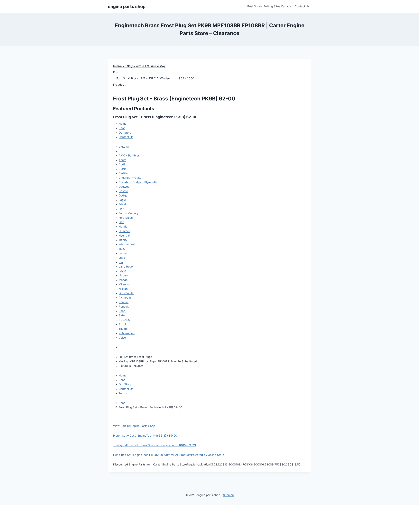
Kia (121, 262)
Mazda (123, 280)
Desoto (123, 191)
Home (123, 123)
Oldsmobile (126, 293)
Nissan (123, 288)
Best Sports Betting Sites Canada (269, 6)
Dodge (123, 195)
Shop (122, 128)
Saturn (123, 315)
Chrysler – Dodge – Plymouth (138, 182)
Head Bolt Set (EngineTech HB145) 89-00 (140, 454)
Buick (122, 169)
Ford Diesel (126, 217)
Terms (123, 393)
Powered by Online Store (207, 454)
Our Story (125, 132)
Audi (122, 164)
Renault (124, 306)
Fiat (121, 209)
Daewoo (124, 186)
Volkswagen (127, 333)
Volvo (122, 337)
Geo (121, 222)
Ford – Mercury (128, 213)
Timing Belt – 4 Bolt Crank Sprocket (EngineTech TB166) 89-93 (154, 445)
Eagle (122, 200)
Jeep (122, 257)
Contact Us (302, 6)
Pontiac (123, 302)
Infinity (123, 240)
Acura (122, 160)
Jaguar (123, 253)
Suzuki (123, 324)
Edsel (122, 204)
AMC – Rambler (129, 155)
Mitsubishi (125, 284)
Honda (123, 226)
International (127, 244)
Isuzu (122, 248)
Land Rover (126, 266)
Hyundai (124, 235)
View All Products (179, 454)
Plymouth (125, 297)
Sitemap (228, 495)
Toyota (123, 328)
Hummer (124, 231)
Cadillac (124, 173)
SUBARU (124, 319)
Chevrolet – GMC (130, 177)
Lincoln (123, 275)
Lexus (123, 271)
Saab (122, 311)
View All (124, 146)
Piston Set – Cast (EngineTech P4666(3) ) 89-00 (145, 435)
